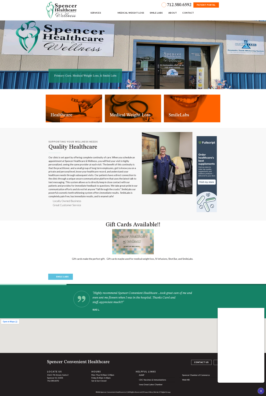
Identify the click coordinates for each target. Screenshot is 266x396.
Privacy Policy (148, 392)
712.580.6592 (179, 5)
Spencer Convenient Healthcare (78, 362)
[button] (131, 87)
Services (95, 12)
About (172, 12)
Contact (188, 12)
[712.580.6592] (164, 4)
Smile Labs (156, 12)
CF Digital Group (164, 392)
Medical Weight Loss (131, 12)
